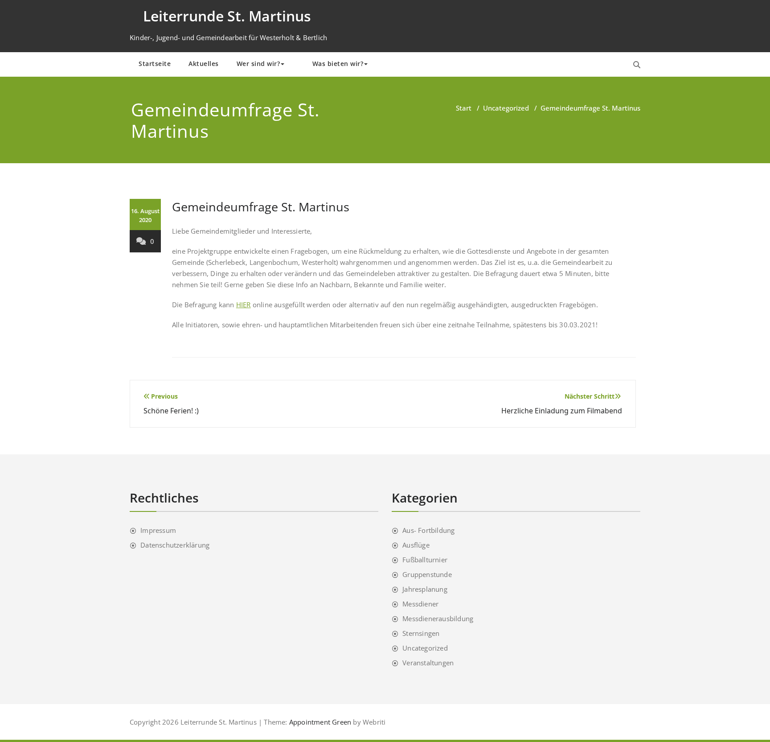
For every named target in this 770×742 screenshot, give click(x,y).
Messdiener (420, 603)
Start (463, 107)
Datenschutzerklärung (174, 544)
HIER (243, 304)
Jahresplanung (424, 589)
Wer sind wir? (258, 63)
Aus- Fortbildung (428, 530)
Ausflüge (416, 544)
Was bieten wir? (338, 63)
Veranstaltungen (428, 662)
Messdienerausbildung (437, 618)
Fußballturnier (424, 559)
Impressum (158, 530)
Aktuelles (203, 63)
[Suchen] (636, 65)
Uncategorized (506, 107)
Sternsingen (420, 633)
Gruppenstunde (427, 574)
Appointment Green (319, 721)
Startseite (155, 63)
